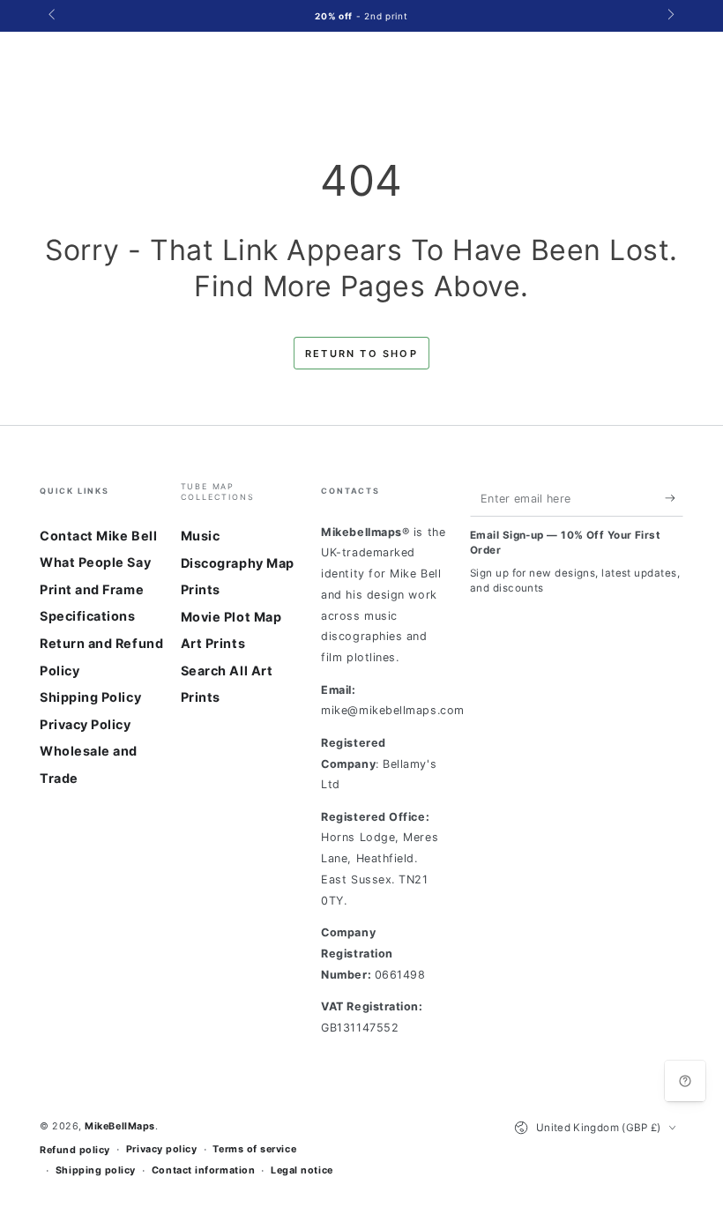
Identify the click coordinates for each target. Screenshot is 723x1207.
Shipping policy (96, 1170)
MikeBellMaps (119, 1126)
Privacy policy (162, 1149)
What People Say (95, 562)
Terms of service (254, 1149)
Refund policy (75, 1150)
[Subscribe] (674, 498)
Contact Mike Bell (98, 535)
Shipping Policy (90, 696)
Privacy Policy (85, 724)
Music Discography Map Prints (237, 562)
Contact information (203, 1170)
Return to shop (361, 353)
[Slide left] (53, 16)
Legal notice (301, 1170)
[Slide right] (669, 16)
